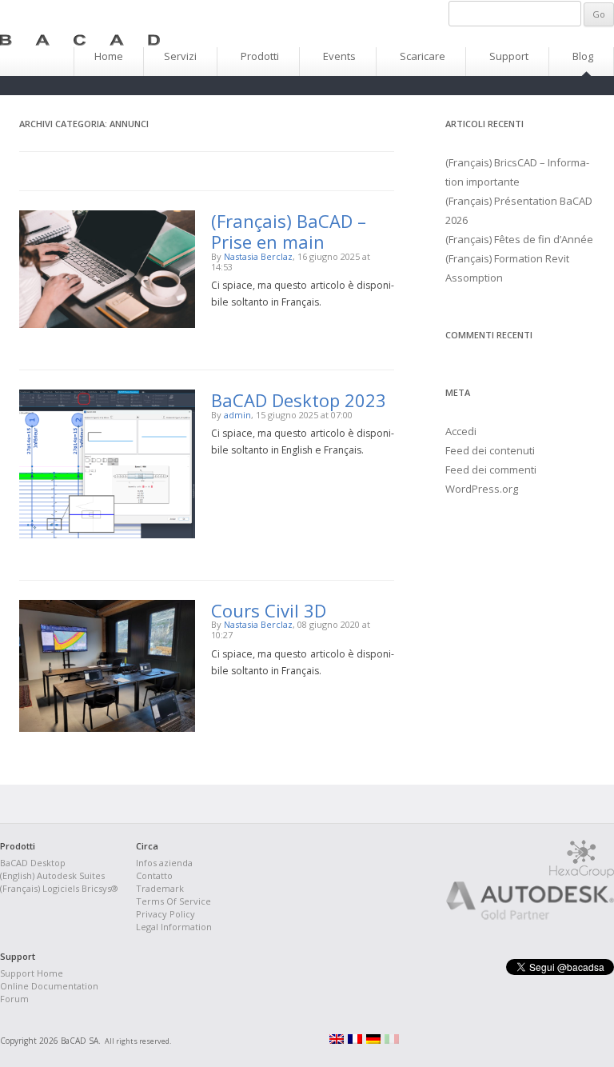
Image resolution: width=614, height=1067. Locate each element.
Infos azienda (164, 863)
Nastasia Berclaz (258, 256)
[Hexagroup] (581, 875)
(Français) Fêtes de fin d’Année (519, 239)
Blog (582, 56)
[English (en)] (336, 1040)
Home (108, 56)
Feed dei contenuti (490, 450)
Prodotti (260, 56)
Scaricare (422, 56)
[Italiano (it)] (392, 1040)
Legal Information (174, 927)
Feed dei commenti (490, 469)
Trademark (160, 888)
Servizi (180, 56)
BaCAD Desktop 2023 (298, 400)
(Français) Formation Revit (507, 258)
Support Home (31, 973)
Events (339, 56)
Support (508, 56)
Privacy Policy (165, 914)
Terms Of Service (173, 901)
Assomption (474, 277)
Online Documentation (49, 986)
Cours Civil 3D (268, 610)
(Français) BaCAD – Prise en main (288, 231)
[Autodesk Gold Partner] (514, 916)
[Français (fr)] (355, 1040)
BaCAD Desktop (33, 863)
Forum (14, 999)
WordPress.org (481, 489)
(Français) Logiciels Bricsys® (59, 888)
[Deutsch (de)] (373, 1040)
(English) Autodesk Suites (52, 875)
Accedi (460, 431)
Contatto (154, 875)
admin (237, 415)
